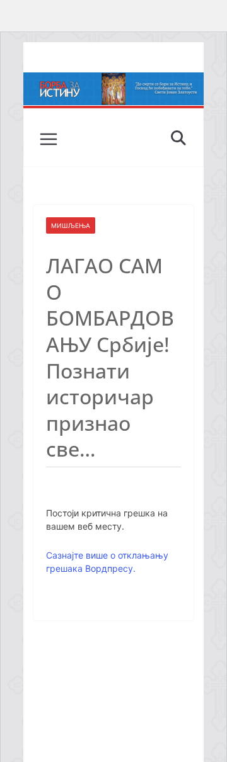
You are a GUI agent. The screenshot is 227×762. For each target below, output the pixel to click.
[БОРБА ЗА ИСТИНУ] (113, 81)
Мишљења (70, 225)
